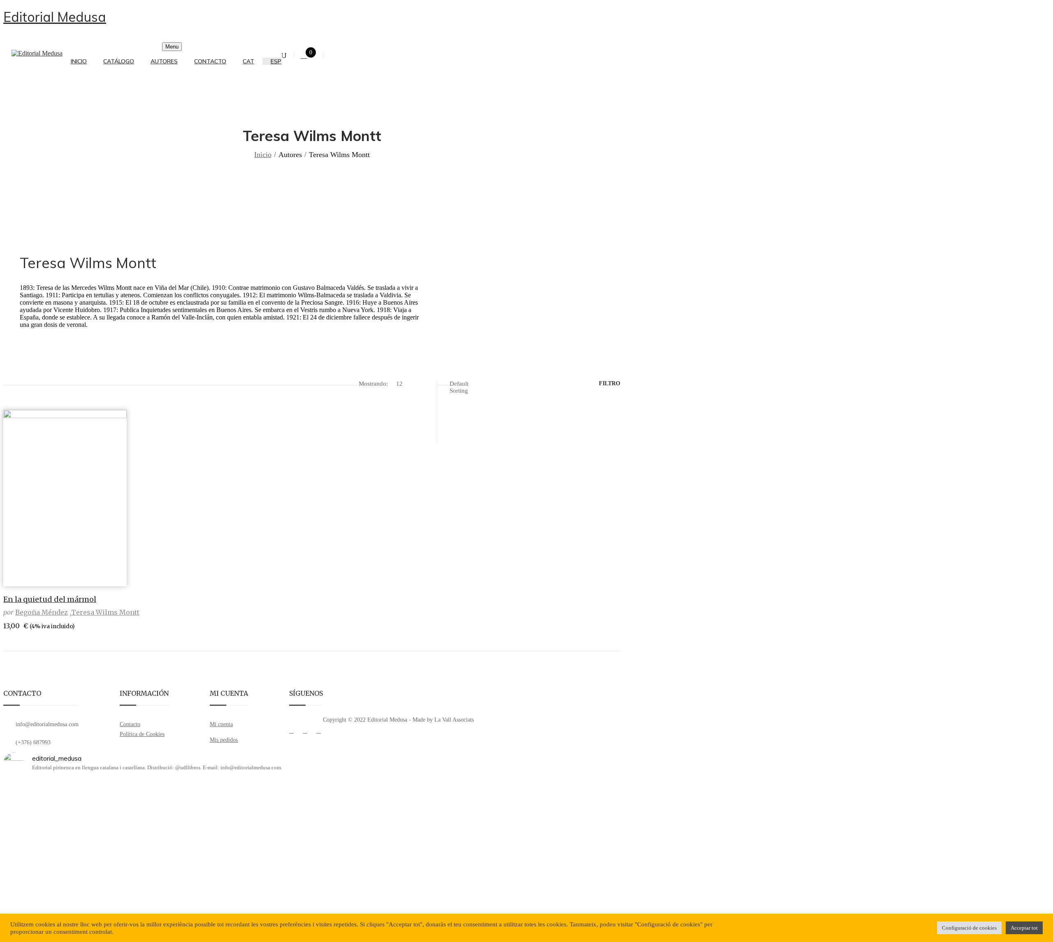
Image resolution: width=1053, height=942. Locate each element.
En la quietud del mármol (49, 599)
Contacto (130, 724)
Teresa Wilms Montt (105, 612)
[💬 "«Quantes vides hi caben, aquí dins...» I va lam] (104, 837)
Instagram (318, 733)
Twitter (305, 733)
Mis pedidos (224, 740)
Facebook (291, 733)
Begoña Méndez (41, 612)
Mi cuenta (221, 724)
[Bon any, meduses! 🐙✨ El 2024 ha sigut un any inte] (518, 852)
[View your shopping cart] (304, 55)
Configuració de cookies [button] (969, 928)
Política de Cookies (142, 734)
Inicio (262, 154)
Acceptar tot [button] (1024, 928)
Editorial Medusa (54, 17)
